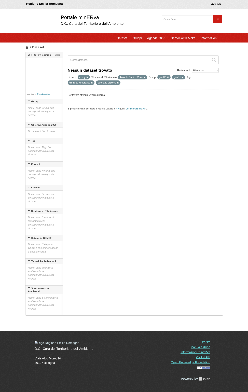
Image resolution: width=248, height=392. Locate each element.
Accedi (216, 4)
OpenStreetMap (43, 94)
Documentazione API (136, 108)
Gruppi (137, 38)
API (118, 108)
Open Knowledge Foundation (190, 362)
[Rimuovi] (87, 77)
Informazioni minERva (195, 352)
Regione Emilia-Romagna (44, 3)
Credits (205, 342)
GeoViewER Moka (183, 38)
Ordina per (183, 70)
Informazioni (209, 38)
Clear (57, 55)
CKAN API (203, 357)
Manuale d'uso (200, 347)
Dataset (122, 38)
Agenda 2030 (156, 38)
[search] (214, 59)
